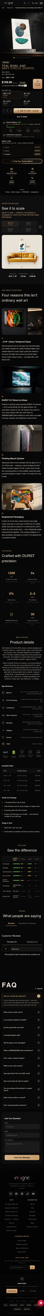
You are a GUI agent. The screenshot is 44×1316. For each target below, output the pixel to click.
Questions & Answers (27, 923)
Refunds (24, 1301)
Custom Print (11, 1227)
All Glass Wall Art (11, 1204)
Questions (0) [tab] (32, 941)
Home (3, 8)
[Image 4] (18, 57)
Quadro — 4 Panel (12, 1219)
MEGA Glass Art (11, 1212)
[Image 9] (25, 57)
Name (6, 1123)
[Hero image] (13, 57)
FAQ (32, 1208)
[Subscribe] (32, 1267)
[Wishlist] (25, 3)
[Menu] (41, 3)
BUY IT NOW (22, 117)
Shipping (32, 1301)
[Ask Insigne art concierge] (41, 1303)
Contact (32, 1212)
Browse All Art (32, 1227)
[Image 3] (16, 57)
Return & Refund (22, 1248)
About (32, 1204)
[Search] (29, 3)
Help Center (22, 1252)
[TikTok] (27, 1193)
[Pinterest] (22, 1193)
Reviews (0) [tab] (12, 941)
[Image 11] (28, 57)
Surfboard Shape (11, 1215)
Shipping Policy (22, 1244)
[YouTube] (33, 1193)
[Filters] (6, 949)
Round (11, 1223)
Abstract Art (10, 8)
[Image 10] (27, 57)
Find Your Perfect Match (23, 161)
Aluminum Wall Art (11, 1208)
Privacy (11, 1301)
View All (39, 989)
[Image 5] (19, 57)
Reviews (11, 923)
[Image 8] (24, 57)
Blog (32, 1223)
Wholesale (32, 1219)
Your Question (9, 1140)
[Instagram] (10, 1193)
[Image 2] (15, 57)
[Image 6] (21, 57)
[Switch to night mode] (40, 227)
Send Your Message (22, 1157)
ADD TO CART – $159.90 (29, 111)
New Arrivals (11, 1230)
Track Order (22, 1240)
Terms (18, 1301)
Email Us (13, 1291)
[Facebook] (16, 1193)
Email (6, 1131)
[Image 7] (22, 57)
